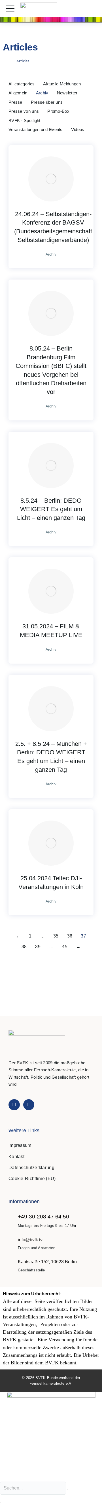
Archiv (42, 92)
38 (24, 946)
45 (64, 946)
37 (83, 936)
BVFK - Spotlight (24, 120)
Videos (77, 129)
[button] (91, 8)
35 (56, 936)
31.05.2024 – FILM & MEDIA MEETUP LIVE (51, 631)
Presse (15, 102)
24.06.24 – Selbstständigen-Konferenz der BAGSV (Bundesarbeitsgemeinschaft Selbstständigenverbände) (53, 226)
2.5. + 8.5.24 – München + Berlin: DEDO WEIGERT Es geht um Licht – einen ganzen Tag (51, 756)
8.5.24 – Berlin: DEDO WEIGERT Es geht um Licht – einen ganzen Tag (51, 509)
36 (70, 936)
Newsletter (67, 92)
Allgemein (17, 92)
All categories (21, 83)
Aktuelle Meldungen (62, 83)
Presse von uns (23, 111)
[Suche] (0, 1502)
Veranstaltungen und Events (35, 129)
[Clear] (67, 1489)
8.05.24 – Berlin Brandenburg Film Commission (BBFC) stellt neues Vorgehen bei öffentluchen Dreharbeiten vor (51, 370)
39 (38, 946)
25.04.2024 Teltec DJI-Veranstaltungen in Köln (51, 882)
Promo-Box (58, 111)
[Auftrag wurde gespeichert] (51, 178)
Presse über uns (47, 102)
